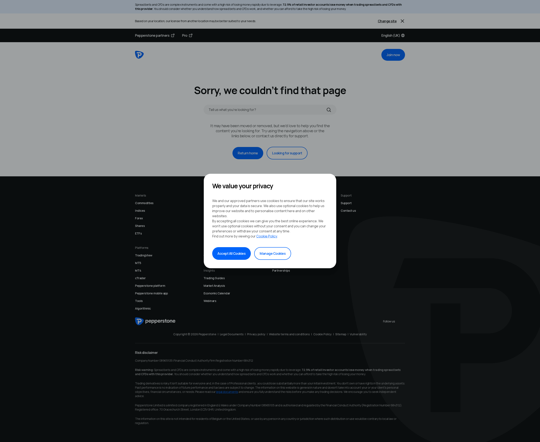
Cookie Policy (266, 236)
